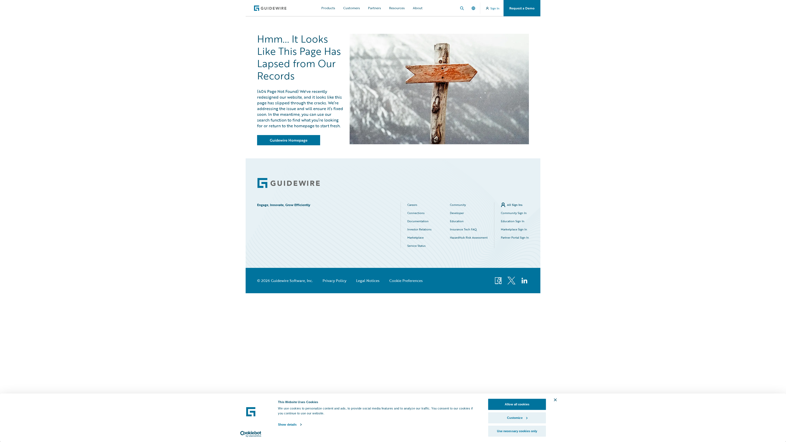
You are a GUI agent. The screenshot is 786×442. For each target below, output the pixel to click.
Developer (457, 213)
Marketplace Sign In (514, 229)
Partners (374, 8)
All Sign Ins (514, 205)
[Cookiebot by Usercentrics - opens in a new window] (251, 434)
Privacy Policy (334, 280)
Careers (412, 205)
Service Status (416, 246)
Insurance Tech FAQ (463, 229)
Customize (515, 417)
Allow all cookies (517, 404)
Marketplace (415, 237)
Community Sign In (514, 213)
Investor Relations (419, 229)
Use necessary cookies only (517, 431)
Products (328, 8)
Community (458, 205)
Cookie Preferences (406, 280)
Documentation (418, 221)
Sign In (494, 8)
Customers (351, 8)
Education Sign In (512, 221)
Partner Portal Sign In (515, 237)
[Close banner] (555, 399)
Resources (397, 8)
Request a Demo (522, 8)
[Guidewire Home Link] (288, 183)
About (417, 8)
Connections (416, 213)
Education (457, 221)
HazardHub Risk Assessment (469, 237)
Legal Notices (367, 280)
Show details (287, 424)
